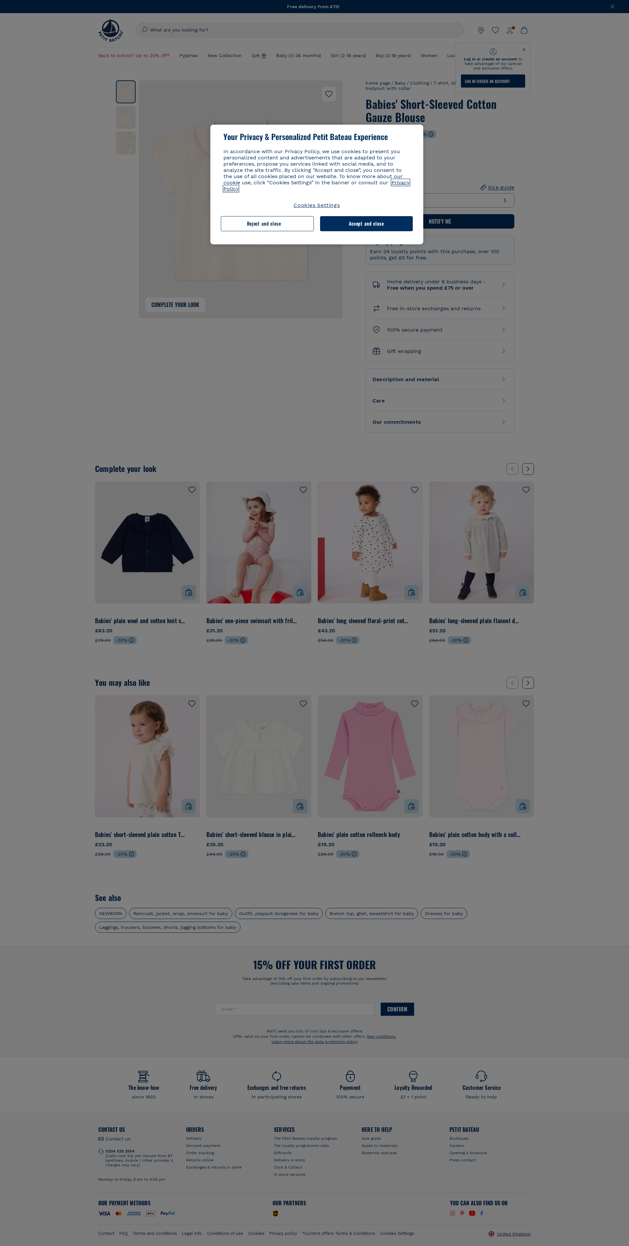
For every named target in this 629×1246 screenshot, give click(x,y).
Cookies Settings (317, 205)
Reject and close (264, 223)
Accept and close (366, 223)
